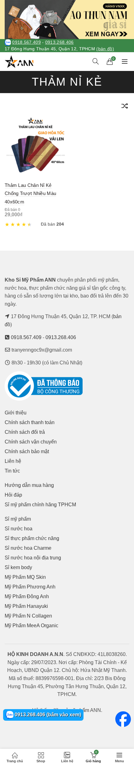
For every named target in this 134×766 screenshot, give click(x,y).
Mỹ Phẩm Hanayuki (26, 606)
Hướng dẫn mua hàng (29, 485)
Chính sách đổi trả (25, 432)
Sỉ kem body (18, 567)
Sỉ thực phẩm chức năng (32, 538)
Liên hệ (13, 461)
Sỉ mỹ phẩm (18, 519)
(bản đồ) (105, 49)
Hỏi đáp (13, 495)
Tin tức (12, 470)
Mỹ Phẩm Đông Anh (27, 596)
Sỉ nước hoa (18, 528)
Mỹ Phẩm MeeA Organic (31, 625)
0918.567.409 (26, 42)
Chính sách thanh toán (30, 422)
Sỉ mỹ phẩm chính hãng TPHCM (40, 504)
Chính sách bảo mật (27, 451)
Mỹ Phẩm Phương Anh (30, 586)
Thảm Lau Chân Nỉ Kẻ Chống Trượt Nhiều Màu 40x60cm (30, 193)
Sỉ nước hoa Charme (28, 548)
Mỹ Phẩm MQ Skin (25, 577)
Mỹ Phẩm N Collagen (28, 615)
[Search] (96, 61)
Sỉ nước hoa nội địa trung (33, 557)
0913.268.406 (59, 42)
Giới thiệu (15, 412)
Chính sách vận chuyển (31, 441)
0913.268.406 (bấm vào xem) (47, 714)
